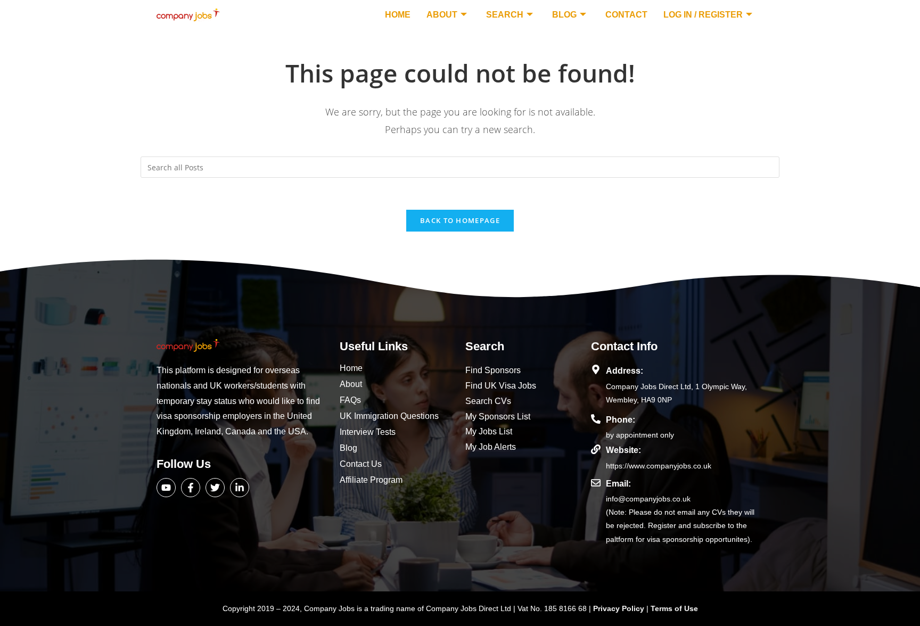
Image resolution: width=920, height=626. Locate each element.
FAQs (350, 400)
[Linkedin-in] (239, 487)
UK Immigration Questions (389, 416)
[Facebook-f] (190, 487)
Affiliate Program (371, 479)
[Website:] (596, 449)
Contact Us (361, 463)
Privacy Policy (619, 608)
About (441, 14)
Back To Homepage (460, 220)
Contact (626, 14)
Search (504, 14)
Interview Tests (368, 431)
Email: (618, 483)
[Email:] (596, 483)
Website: (623, 450)
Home (397, 14)
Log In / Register (703, 14)
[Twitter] (215, 487)
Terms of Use (674, 608)
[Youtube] (166, 487)
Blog (564, 14)
